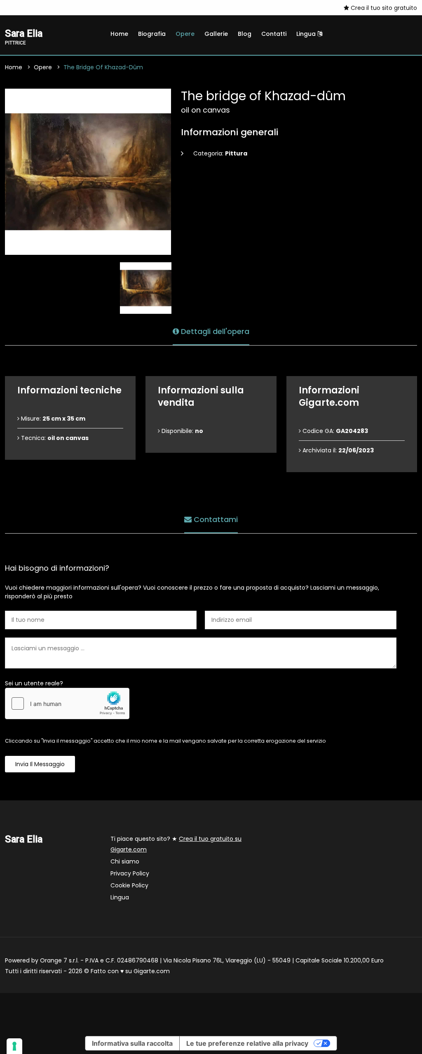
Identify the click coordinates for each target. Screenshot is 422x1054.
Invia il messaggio (40, 764)
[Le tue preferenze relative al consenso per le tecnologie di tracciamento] (14, 1046)
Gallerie (216, 34)
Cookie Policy (129, 885)
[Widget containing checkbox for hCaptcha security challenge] (67, 703)
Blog (244, 34)
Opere (185, 34)
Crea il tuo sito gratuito (383, 8)
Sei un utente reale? (34, 683)
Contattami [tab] (215, 519)
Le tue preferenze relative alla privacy (247, 1043)
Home (119, 34)
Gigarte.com (152, 971)
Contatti (273, 34)
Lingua (306, 34)
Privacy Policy (129, 873)
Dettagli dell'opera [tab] (214, 331)
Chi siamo (124, 861)
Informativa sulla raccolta (132, 1043)
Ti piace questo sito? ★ (175, 844)
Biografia (152, 34)
